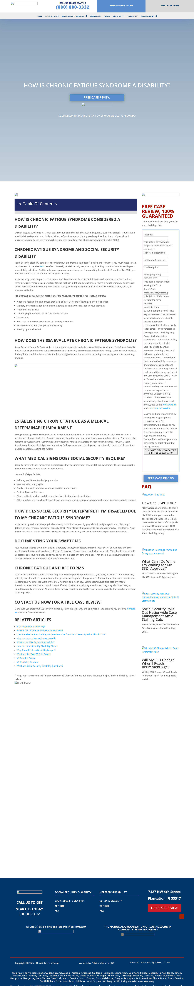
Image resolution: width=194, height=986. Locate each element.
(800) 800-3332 (72, 7)
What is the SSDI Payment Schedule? (35, 642)
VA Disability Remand (27, 662)
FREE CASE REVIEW (97, 97)
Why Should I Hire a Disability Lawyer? (36, 650)
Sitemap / (134, 962)
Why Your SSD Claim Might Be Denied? (36, 638)
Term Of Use (163, 962)
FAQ (57, 911)
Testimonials (95, 16)
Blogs (107, 16)
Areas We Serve (52, 16)
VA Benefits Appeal (26, 658)
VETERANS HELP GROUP (121, 5)
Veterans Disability (111, 900)
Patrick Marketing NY (103, 962)
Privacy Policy (169, 404)
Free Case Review (170, 5)
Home (39, 16)
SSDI (42, 266)
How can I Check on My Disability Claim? (37, 646)
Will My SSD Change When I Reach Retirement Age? (158, 663)
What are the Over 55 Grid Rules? (33, 654)
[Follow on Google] (175, 916)
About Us (117, 16)
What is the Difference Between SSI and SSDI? (40, 630)
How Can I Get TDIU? (159, 502)
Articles (59, 906)
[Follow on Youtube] (181, 916)
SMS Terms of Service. (159, 408)
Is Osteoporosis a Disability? (31, 626)
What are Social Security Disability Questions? (40, 665)
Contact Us (132, 16)
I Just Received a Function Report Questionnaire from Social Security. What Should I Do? (61, 634)
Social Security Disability (73, 16)
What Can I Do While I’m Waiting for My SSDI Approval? (158, 565)
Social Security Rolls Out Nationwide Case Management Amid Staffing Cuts (159, 614)
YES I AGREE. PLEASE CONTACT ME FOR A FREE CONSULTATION (160, 451)
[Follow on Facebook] (169, 916)
